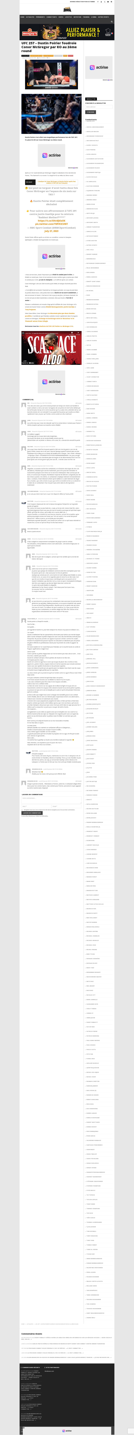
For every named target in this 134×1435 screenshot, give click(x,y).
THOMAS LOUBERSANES (94, 1222)
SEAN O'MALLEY (92, 1154)
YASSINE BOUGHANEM (94, 1299)
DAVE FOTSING (91, 436)
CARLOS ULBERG (92, 340)
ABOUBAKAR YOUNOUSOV (95, 136)
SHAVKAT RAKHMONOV (94, 1177)
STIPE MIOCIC (91, 1190)
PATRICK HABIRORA (93, 1036)
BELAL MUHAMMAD (93, 268)
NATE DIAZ (90, 981)
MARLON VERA (91, 886)
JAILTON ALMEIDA (92, 649)
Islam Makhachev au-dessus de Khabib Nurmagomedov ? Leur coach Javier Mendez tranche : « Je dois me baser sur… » (69, 1357)
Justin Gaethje (69, 307)
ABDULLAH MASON (93, 131)
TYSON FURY (91, 1254)
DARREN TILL (91, 431)
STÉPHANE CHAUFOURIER (95, 1181)
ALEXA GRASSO (91, 154)
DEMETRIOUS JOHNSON (94, 445)
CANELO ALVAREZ (92, 331)
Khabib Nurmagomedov (54, 307)
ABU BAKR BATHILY (93, 140)
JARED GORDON (91, 672)
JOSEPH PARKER (92, 749)
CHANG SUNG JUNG (93, 359)
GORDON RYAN (91, 581)
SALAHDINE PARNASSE (94, 1140)
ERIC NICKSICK (91, 509)
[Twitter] (104, 2)
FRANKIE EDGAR (92, 545)
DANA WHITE (91, 413)
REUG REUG (90, 1104)
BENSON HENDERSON (93, 286)
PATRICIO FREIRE (92, 1031)
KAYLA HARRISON (92, 804)
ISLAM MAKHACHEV (93, 636)
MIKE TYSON (91, 954)
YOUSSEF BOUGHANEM (94, 1308)
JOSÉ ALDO (90, 745)
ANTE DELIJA (91, 213)
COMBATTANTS (52, 17)
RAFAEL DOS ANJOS (93, 1072)
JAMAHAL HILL (91, 659)
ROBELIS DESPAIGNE (93, 1118)
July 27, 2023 (51, 231)
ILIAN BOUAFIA (91, 631)
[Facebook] (98, 1)
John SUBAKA (42, 58)
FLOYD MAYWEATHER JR (94, 531)
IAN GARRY (90, 613)
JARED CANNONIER (92, 668)
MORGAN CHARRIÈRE (93, 958)
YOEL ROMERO (91, 1304)
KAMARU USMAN (92, 795)
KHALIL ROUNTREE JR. (93, 827)
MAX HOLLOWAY (92, 918)
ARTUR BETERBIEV (92, 236)
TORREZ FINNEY (92, 1245)
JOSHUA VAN (91, 763)
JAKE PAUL (90, 654)
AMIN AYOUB (91, 204)
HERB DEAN (90, 609)
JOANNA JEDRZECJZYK (94, 704)
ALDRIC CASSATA (92, 145)
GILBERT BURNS (92, 568)
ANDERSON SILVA (92, 209)
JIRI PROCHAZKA (92, 699)
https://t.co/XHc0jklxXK (51, 220)
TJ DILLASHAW (91, 1227)
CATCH (89, 345)
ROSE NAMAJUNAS (92, 1131)
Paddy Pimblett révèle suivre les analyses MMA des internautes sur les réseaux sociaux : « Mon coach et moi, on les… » (31, 1375)
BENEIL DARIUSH (92, 277)
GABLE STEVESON (92, 554)
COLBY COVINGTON (93, 377)
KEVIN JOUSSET (91, 818)
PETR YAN (90, 1054)
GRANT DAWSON (92, 586)
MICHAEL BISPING (92, 931)
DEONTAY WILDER (92, 449)
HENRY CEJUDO (91, 604)
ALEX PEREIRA (91, 150)
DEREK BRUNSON (92, 454)
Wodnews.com (49, 1371)
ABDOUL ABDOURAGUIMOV (95, 127)
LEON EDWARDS (92, 849)
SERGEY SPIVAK (91, 1168)
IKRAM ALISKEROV (92, 622)
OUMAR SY (90, 1013)
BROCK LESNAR (91, 313)
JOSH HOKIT (90, 758)
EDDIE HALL (90, 495)
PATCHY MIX (91, 1027)
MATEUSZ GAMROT (93, 895)
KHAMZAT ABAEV (92, 831)
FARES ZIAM (90, 513)
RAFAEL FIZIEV (91, 1077)
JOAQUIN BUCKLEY (92, 709)
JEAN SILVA (90, 681)
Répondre (79, 403)
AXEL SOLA (90, 249)
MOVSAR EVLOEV (92, 963)
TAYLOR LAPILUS (92, 1199)
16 (48, 58)
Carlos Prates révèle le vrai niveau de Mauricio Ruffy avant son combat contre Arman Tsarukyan (68, 1344)
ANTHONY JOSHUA (92, 218)
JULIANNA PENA (92, 777)
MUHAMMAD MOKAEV (93, 972)
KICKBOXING (91, 840)
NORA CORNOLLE (92, 999)
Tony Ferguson (30, 309)
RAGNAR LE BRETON (93, 1081)
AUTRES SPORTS (103, 17)
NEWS (65, 56)
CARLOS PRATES (92, 336)
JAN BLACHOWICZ (92, 663)
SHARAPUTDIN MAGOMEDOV (96, 1172)
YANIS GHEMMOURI (93, 1295)
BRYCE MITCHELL (92, 318)
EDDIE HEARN (91, 499)
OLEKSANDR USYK (92, 1004)
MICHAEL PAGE (91, 945)
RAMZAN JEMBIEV (92, 1086)
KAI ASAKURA (91, 786)
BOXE (88, 295)
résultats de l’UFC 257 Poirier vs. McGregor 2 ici (56, 326)
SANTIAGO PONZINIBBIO (95, 1145)
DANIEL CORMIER (92, 418)
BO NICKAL (90, 290)
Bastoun (30, 501)
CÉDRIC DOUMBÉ (92, 349)
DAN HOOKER (91, 409)
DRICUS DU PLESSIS (93, 481)
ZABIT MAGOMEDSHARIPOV (95, 1313)
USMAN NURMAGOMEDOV (95, 1263)
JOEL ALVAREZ (91, 722)
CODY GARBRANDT (92, 372)
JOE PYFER (90, 713)
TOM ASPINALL (91, 1231)
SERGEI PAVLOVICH (93, 1163)
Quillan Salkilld (93, 1063)
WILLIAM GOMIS (92, 1286)
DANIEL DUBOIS (92, 422)
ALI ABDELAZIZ (91, 181)
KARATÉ (89, 799)
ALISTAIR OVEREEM (93, 186)
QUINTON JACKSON (93, 1068)
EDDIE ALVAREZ (91, 490)
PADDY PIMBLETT (92, 1022)
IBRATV (89, 618)
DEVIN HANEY (91, 463)
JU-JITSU (89, 768)
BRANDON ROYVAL (92, 304)
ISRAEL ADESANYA (92, 640)
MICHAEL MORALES (93, 940)
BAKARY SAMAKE (92, 254)
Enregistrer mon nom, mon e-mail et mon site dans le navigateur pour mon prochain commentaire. (49, 810)
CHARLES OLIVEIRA (93, 363)
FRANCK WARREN (92, 540)
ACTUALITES (30, 17)
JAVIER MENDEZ (92, 677)
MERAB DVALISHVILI (93, 927)
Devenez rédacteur (82, 1)
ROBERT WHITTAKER (93, 1122)
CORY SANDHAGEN (92, 390)
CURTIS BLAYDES (92, 395)
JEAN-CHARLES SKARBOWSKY (96, 686)
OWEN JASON (91, 1018)
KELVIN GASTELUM (93, 808)
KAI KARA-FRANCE (92, 790)
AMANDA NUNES (92, 195)
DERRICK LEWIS (91, 459)
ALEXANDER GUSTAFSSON (95, 159)
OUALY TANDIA (91, 1008)
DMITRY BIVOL (91, 472)
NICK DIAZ (90, 990)
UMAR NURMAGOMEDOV (94, 1258)
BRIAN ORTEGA (91, 309)
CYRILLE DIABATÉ (92, 399)
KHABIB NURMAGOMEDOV (95, 822)
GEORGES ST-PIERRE (93, 559)
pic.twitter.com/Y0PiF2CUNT (51, 223)
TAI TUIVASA (91, 1195)
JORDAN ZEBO (91, 736)
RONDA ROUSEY (92, 1127)
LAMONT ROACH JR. (93, 845)
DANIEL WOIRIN (92, 427)
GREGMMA (90, 595)
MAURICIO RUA (91, 908)
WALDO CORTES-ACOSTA (95, 1281)
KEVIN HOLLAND (92, 813)
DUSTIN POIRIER (48, 56)
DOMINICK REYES (92, 477)
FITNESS (89, 527)
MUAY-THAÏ (90, 968)
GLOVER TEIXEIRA (92, 577)
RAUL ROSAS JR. (92, 1090)
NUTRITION (77, 17)
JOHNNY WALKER (92, 727)
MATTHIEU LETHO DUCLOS (95, 904)
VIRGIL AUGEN (91, 1272)
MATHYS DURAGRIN (93, 899)
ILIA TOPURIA (91, 627)
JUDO (88, 772)
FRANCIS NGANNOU (93, 536)
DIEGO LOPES (91, 468)
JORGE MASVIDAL (92, 740)
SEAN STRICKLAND (93, 1158)
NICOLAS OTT (91, 995)
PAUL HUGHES (91, 1045)
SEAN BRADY (91, 1149)
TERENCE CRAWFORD (93, 1208)
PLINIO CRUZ (91, 1058)
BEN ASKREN (91, 272)
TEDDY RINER (91, 1204)
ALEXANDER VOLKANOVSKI (95, 163)
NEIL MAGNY (91, 986)
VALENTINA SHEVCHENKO (95, 1267)
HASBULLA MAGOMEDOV (94, 599)
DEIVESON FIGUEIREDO (94, 440)
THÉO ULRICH (91, 1217)
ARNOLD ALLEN (91, 231)
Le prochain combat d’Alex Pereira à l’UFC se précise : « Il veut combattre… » (55, 1348)
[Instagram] (111, 1)
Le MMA (93, 17)
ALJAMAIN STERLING (93, 190)
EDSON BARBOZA (92, 504)
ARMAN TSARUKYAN (93, 227)
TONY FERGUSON (92, 1236)
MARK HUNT (90, 881)
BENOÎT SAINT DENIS (93, 281)
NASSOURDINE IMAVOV (94, 977)
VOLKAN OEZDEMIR (93, 1277)
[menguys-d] (67, 32)
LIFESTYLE (68, 17)
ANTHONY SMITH (92, 222)
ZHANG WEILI (91, 1317)
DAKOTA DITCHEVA (93, 404)
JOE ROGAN (90, 718)
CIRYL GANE (90, 368)
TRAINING (86, 17)
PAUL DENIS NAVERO (93, 1040)
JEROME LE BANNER (93, 695)
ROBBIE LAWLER (92, 1113)
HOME (22, 17)
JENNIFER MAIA (91, 690)
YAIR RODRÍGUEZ (92, 1290)
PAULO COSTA (91, 1049)
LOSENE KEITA (91, 858)
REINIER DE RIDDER (93, 1095)
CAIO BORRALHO (92, 327)
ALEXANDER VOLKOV (93, 168)
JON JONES (90, 731)
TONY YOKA (90, 1240)
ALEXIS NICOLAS (92, 177)
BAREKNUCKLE (91, 259)
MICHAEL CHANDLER (93, 936)
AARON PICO (91, 121)
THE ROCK (90, 1213)
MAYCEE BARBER (92, 922)
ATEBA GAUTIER (92, 240)
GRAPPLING (90, 590)
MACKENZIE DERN (92, 868)
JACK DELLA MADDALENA (94, 645)
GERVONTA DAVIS (92, 563)
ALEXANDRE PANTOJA (94, 172)
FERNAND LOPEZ (92, 522)
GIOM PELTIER (91, 572)
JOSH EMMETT (91, 754)
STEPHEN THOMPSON (93, 1186)
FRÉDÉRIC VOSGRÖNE (93, 549)
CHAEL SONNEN (92, 354)
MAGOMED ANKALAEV (94, 872)
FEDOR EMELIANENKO (93, 518)
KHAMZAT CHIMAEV (93, 836)
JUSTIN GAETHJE (92, 781)
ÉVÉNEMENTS (40, 17)
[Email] (108, 1)
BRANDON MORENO (93, 299)
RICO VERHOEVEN (92, 1108)
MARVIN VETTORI (92, 890)
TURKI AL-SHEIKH (92, 1249)
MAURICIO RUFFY (92, 913)
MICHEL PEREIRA (92, 949)
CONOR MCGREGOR (36, 56)
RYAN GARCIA (91, 1136)
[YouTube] (101, 1)
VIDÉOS (61, 17)
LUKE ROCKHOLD (92, 863)
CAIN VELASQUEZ (92, 322)
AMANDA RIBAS (92, 200)
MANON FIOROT (92, 877)
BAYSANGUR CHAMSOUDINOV (96, 263)
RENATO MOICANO (93, 1099)
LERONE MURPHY (92, 854)
